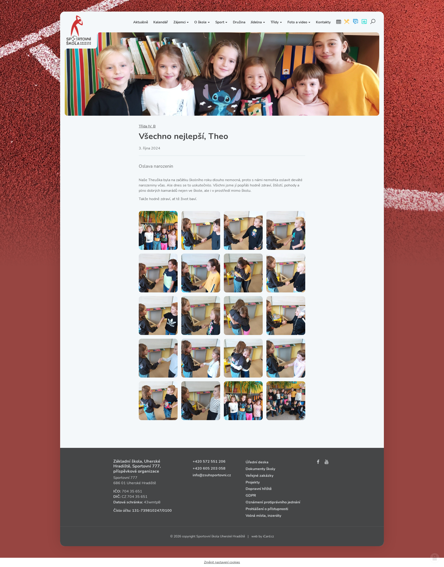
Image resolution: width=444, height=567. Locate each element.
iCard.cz (268, 536)
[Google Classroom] (364, 22)
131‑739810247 (146, 510)
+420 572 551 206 (209, 461)
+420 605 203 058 (209, 468)
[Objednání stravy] (346, 22)
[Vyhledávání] (373, 22)
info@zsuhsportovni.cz (212, 475)
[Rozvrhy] (338, 22)
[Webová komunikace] (355, 22)
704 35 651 (132, 491)
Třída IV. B (147, 126)
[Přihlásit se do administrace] (434, 557)
